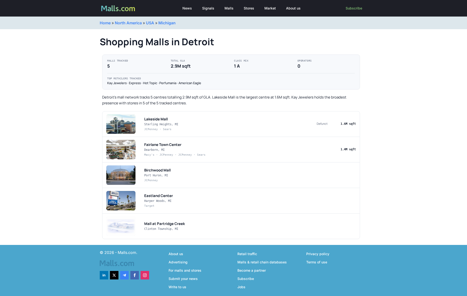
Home (105, 22)
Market (270, 8)
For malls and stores (185, 270)
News (187, 8)
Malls (229, 8)
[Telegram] (124, 275)
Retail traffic (247, 254)
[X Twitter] (114, 275)
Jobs (241, 287)
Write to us (177, 287)
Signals (208, 8)
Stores (249, 8)
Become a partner (251, 270)
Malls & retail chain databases (262, 262)
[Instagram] (145, 275)
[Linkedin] (104, 275)
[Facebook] (134, 275)
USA (150, 22)
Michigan (167, 22)
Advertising (178, 262)
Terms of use (316, 262)
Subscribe (354, 8)
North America (128, 22)
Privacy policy (317, 254)
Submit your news (183, 279)
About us (293, 8)
